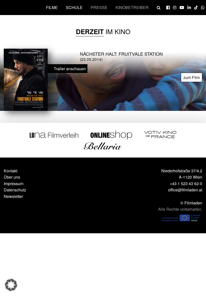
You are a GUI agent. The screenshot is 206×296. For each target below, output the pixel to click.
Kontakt (10, 171)
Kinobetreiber (132, 7)
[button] (11, 285)
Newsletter (13, 196)
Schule (74, 7)
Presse (99, 7)
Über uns (12, 177)
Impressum (13, 183)
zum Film (191, 77)
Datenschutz (15, 190)
